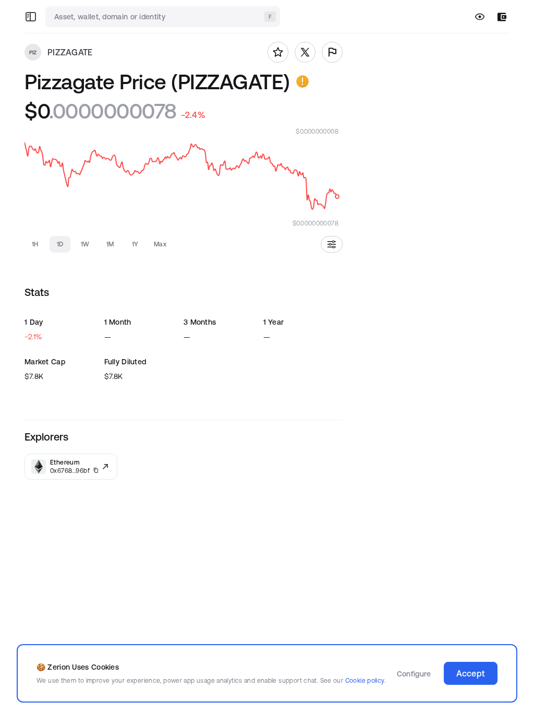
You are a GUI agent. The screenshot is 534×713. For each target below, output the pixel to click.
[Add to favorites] (278, 52)
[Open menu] (30, 16)
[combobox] (163, 16)
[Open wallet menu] (501, 17)
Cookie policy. (365, 680)
